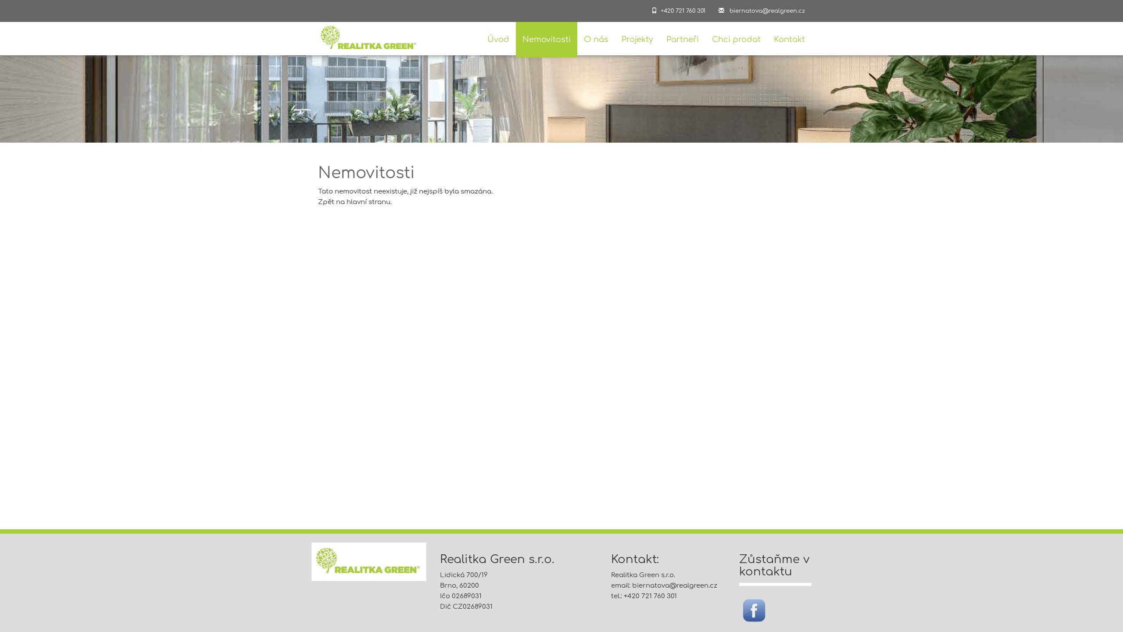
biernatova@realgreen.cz (674, 585)
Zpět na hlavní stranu (354, 202)
